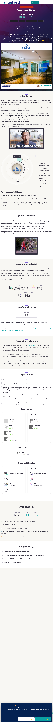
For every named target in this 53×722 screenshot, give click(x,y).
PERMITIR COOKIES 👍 (43, 719)
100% (31, 17)
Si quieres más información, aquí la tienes (38, 715)
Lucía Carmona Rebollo (45, 85)
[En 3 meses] (28, 169)
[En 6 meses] (17, 180)
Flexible (28, 515)
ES (49, 2)
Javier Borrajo (32, 345)
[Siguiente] (39, 156)
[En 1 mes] (23, 159)
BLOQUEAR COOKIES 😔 (26, 719)
